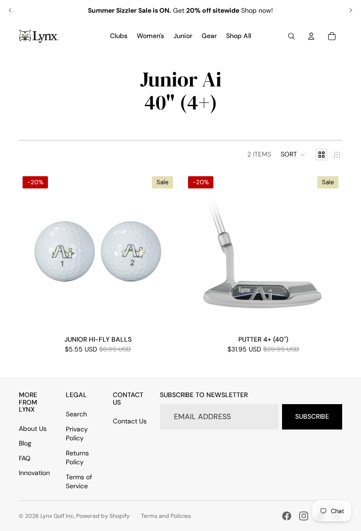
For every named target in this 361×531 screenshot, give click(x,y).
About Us (33, 428)
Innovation (34, 473)
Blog (25, 443)
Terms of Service (79, 482)
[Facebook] (286, 516)
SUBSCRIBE (312, 416)
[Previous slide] (10, 10)
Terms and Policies (166, 516)
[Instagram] (303, 516)
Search (76, 414)
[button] (293, 154)
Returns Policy (77, 458)
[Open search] (291, 36)
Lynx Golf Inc (57, 516)
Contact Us (130, 421)
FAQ (25, 458)
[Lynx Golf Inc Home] (39, 36)
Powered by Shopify (103, 516)
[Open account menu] (311, 36)
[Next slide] (350, 10)
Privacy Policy (77, 434)
